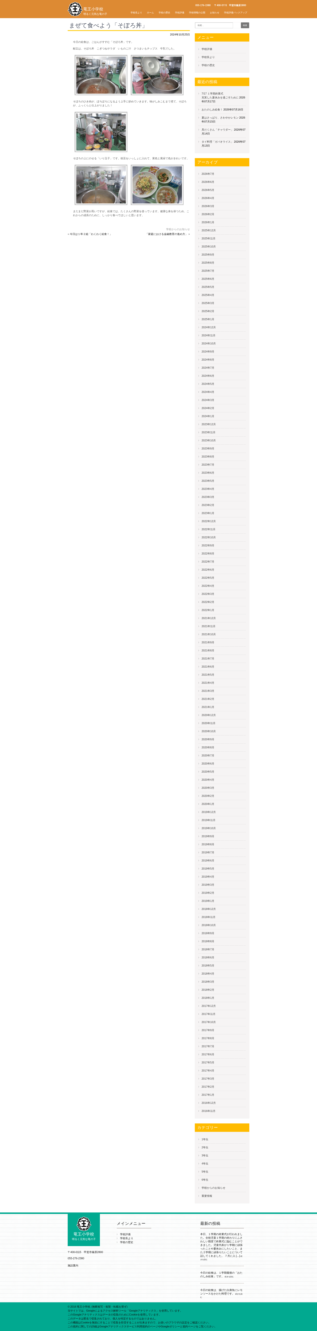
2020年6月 (208, 763)
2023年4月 (208, 489)
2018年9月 (208, 933)
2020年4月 (208, 779)
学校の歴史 (164, 12)
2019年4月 (208, 876)
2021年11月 (208, 626)
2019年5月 (208, 868)
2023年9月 (208, 448)
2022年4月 (208, 585)
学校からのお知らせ (178, 229)
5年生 (205, 1171)
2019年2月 (208, 892)
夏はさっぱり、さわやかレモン (220, 117)
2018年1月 (208, 997)
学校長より (136, 12)
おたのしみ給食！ (212, 109)
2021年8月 (208, 650)
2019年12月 (209, 812)
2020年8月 (208, 747)
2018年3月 (208, 981)
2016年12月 (209, 1103)
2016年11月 (208, 1111)
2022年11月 (208, 529)
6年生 (205, 1179)
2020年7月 (208, 755)
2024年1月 (208, 416)
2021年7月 (208, 658)
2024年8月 (208, 359)
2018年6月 (208, 957)
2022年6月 (208, 569)
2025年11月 (208, 238)
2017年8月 (208, 1038)
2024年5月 (208, 383)
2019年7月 (208, 852)
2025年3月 (208, 303)
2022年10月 (209, 537)
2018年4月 (208, 973)
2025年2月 (208, 311)
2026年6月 (208, 182)
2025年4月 (208, 295)
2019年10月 (209, 828)
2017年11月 (208, 1014)
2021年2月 (208, 699)
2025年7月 (208, 270)
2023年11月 (208, 432)
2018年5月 (208, 965)
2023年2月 (208, 505)
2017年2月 (208, 1086)
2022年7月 (208, 561)
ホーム (150, 12)
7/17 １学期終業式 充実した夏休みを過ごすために (233, 95)
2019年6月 (208, 860)
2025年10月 (209, 246)
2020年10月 (209, 731)
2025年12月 (209, 230)
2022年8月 (208, 553)
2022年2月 (208, 602)
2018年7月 (208, 949)
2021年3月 (208, 690)
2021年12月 (209, 618)
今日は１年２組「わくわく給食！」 (91, 234)
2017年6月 (208, 1054)
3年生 (205, 1155)
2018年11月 (208, 917)
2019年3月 (208, 884)
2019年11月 (208, 820)
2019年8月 (208, 844)
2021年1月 (208, 707)
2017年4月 (208, 1070)
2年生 (205, 1147)
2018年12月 (209, 909)
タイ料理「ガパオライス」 (217, 141)
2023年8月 (208, 456)
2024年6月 (208, 375)
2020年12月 (209, 715)
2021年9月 (208, 642)
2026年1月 (208, 222)
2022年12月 (209, 521)
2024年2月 (208, 408)
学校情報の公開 (197, 12)
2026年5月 (208, 190)
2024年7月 (208, 367)
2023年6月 (208, 472)
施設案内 (73, 1265)
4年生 (205, 1163)
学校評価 (179, 12)
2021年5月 (208, 674)
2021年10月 (209, 634)
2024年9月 (208, 351)
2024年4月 (208, 392)
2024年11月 (208, 335)
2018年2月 (208, 989)
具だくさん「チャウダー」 (217, 129)
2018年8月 (208, 941)
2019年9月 (208, 836)
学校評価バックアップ (235, 12)
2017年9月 (208, 1030)
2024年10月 (209, 343)
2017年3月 (208, 1078)
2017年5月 (208, 1062)
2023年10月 (209, 440)
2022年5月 (208, 577)
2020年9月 (208, 739)
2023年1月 (208, 513)
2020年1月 (208, 804)
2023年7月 (208, 464)
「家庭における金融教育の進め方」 (166, 234)
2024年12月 (209, 327)
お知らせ (214, 12)
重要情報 (207, 1195)
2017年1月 (208, 1094)
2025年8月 (208, 262)
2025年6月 (208, 278)
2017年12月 (209, 1006)
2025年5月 (208, 287)
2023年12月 (209, 424)
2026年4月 (208, 198)
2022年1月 (208, 610)
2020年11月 (208, 723)
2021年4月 (208, 682)
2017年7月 (208, 1046)
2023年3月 (208, 497)
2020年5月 (208, 771)
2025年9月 (208, 254)
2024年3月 (208, 400)
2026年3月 (208, 206)
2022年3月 (208, 594)
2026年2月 (208, 214)
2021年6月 (208, 666)
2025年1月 (208, 319)
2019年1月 (208, 901)
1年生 (205, 1139)
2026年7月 (208, 173)
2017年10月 (209, 1022)
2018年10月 (209, 925)
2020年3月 (208, 787)
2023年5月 (208, 480)
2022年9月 (208, 545)
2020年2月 (208, 796)
